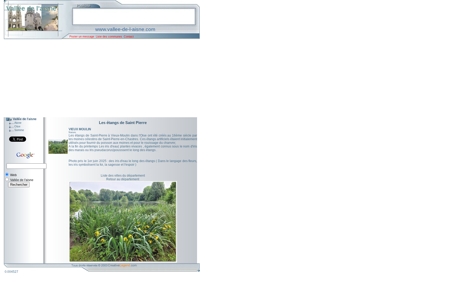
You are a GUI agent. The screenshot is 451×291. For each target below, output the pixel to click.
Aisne (17, 122)
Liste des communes (109, 36)
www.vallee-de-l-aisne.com (125, 29)
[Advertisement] (98, 78)
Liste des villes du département (123, 175)
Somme (19, 130)
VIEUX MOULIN (80, 129)
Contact (129, 36)
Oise (17, 126)
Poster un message (81, 36)
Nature (72, 132)
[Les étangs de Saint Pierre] (58, 153)
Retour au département (122, 179)
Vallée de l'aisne (31, 8)
